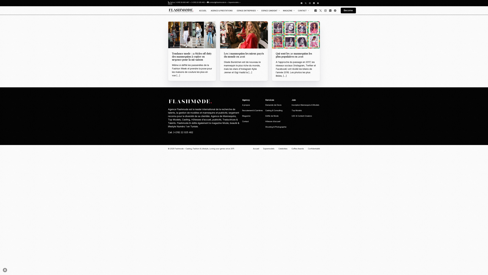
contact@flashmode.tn (217, 2)
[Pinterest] (318, 3)
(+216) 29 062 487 (182, 2)
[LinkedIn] (314, 3)
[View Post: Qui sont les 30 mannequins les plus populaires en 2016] (296, 35)
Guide (175, 26)
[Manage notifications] (5, 270)
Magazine (182, 26)
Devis (170, 4)
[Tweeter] (306, 3)
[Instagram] (310, 3)
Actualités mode (232, 26)
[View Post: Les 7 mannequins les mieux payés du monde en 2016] (244, 35)
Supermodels (233, 2)
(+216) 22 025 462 (198, 2)
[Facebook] (302, 3)
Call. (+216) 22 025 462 (180, 132)
